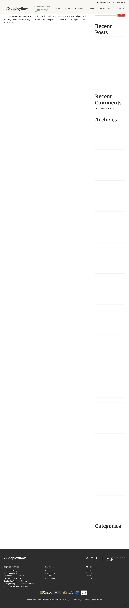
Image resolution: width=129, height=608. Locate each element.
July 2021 (98, 415)
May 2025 (99, 203)
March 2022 (100, 379)
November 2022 (101, 353)
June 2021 (99, 420)
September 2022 (102, 364)
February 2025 (101, 219)
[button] (68, 9)
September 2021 (102, 405)
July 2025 (98, 193)
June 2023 (99, 322)
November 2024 (101, 234)
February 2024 (101, 281)
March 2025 (100, 214)
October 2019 (100, 488)
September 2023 (102, 307)
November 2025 (101, 173)
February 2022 (101, 384)
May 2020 (99, 472)
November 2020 (101, 451)
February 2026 (101, 157)
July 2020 (98, 462)
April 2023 (99, 333)
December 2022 (101, 348)
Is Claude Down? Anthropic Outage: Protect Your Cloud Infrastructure (106, 42)
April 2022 (99, 374)
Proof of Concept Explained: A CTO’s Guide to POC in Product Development (108, 73)
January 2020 (100, 482)
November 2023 (101, 296)
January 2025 (100, 224)
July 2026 (98, 131)
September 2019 (102, 493)
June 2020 (99, 467)
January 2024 (100, 286)
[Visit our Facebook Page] (86, 558)
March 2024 (100, 276)
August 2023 (100, 312)
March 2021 (100, 436)
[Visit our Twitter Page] (92, 558)
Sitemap (86, 600)
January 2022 (100, 389)
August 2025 (100, 188)
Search (121, 14)
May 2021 (99, 426)
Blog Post (99, 532)
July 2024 (98, 255)
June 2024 (99, 260)
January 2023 (100, 343)
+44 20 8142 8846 (120, 2)
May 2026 (99, 142)
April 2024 (99, 271)
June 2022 (99, 369)
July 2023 (98, 317)
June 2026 (99, 136)
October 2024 (100, 240)
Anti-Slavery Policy (62, 600)
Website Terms (96, 600)
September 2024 (102, 245)
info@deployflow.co (105, 2)
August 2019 (100, 498)
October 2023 (100, 302)
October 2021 (100, 400)
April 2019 (99, 513)
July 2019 (98, 503)
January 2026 (100, 162)
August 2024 (100, 250)
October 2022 (100, 358)
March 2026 (100, 152)
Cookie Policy (76, 600)
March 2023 (100, 338)
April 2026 (99, 147)
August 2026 (100, 126)
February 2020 (101, 477)
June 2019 (99, 508)
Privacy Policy (48, 600)
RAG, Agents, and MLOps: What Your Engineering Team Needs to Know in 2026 (109, 52)
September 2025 (102, 183)
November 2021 (101, 395)
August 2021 (100, 410)
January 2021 (100, 441)
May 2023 (99, 327)
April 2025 (99, 209)
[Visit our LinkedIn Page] (97, 558)
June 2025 (99, 198)
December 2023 (101, 291)
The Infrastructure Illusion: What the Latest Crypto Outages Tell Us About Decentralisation (109, 63)
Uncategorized (101, 538)
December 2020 (101, 446)
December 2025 (101, 167)
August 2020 (100, 456)
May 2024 (99, 265)
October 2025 (100, 178)
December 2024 (101, 229)
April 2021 (99, 431)
